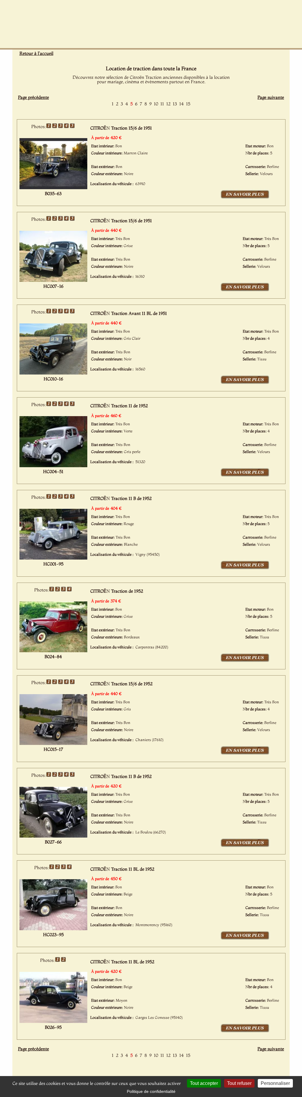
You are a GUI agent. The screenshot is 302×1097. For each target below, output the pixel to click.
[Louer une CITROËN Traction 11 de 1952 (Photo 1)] (53, 465)
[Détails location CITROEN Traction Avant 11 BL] (245, 383)
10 (156, 104)
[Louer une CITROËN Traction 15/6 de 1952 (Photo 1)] (53, 743)
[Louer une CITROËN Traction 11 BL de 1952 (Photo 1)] (53, 928)
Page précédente (33, 97)
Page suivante (270, 97)
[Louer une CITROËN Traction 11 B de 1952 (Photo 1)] (53, 558)
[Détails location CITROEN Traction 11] (245, 475)
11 (162, 104)
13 (175, 104)
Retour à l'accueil (36, 53)
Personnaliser (275, 1083)
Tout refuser (239, 1083)
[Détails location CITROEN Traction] (245, 661)
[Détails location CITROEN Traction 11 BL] (245, 938)
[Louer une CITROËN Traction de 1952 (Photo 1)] (53, 650)
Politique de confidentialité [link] (151, 1091)
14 (181, 104)
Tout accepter (204, 1083)
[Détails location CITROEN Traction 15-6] (245, 197)
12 (168, 104)
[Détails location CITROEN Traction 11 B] (245, 568)
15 (188, 104)
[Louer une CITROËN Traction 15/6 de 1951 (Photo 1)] (53, 187)
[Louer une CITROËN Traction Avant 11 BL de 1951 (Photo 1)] (53, 373)
